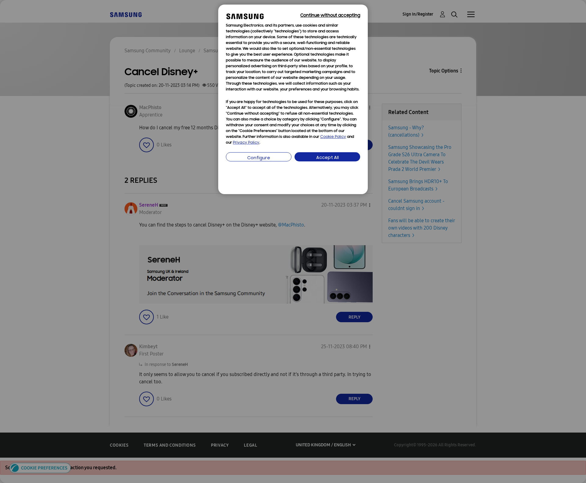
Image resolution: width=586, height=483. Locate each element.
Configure (258, 158)
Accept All (327, 158)
